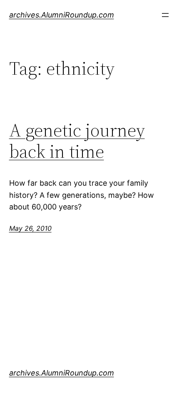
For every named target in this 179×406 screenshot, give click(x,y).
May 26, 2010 (30, 228)
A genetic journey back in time (77, 141)
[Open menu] (165, 15)
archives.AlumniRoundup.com (61, 14)
